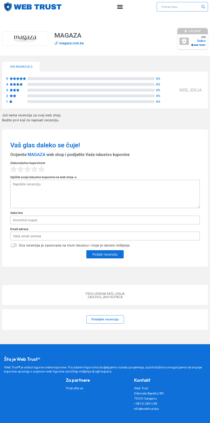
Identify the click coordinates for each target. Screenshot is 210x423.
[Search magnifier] (203, 7)
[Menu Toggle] (120, 7)
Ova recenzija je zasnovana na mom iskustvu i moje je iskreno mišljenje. (74, 245)
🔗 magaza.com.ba (69, 43)
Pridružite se (74, 388)
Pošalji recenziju (105, 254)
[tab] (21, 67)
